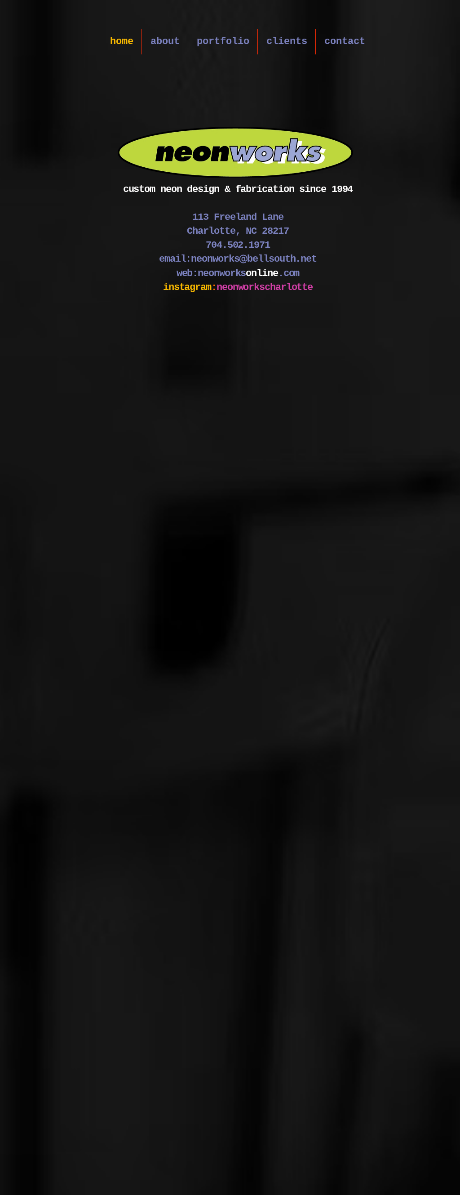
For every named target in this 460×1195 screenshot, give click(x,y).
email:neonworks (199, 259)
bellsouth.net (282, 259)
